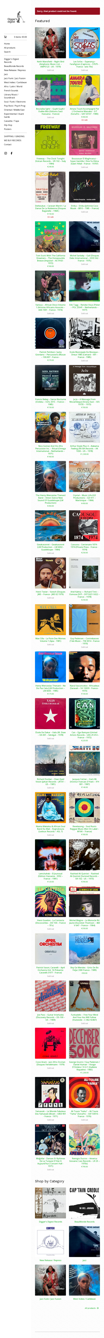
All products (9, 47)
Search (7, 51)
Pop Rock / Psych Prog (14, 105)
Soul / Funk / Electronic (15, 101)
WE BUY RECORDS (12, 140)
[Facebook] (11, 153)
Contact (7, 144)
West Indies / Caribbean (15, 82)
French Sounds (11, 90)
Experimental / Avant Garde (14, 115)
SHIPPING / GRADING (14, 136)
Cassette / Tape (11, 121)
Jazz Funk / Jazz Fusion (14, 78)
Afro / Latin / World (13, 86)
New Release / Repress (15, 70)
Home (7, 43)
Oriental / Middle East (14, 109)
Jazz (6, 74)
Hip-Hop (8, 125)
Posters (7, 129)
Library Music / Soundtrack (11, 96)
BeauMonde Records (14, 66)
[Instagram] (5, 153)
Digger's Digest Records (11, 60)
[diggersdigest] (15, 19)
